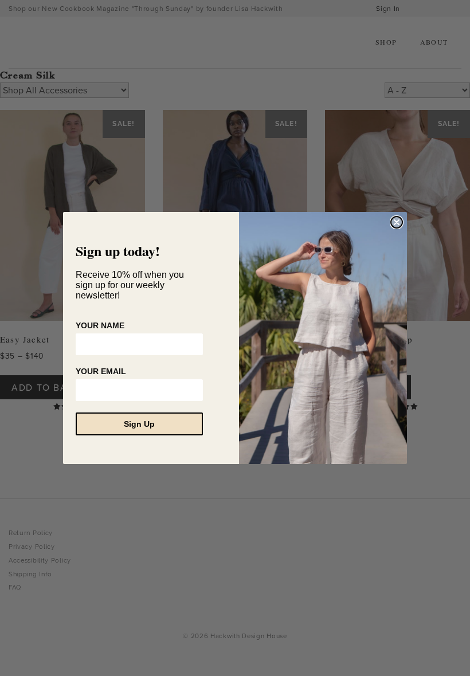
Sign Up (139, 424)
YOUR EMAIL (101, 371)
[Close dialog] (396, 222)
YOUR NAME (100, 325)
